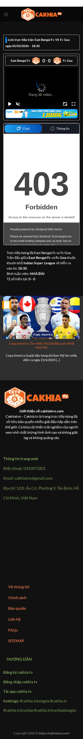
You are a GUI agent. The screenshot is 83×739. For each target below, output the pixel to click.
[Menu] (6, 14)
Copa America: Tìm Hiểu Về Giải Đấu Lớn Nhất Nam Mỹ (41, 345)
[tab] (23, 128)
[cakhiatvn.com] (41, 15)
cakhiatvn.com (52, 411)
